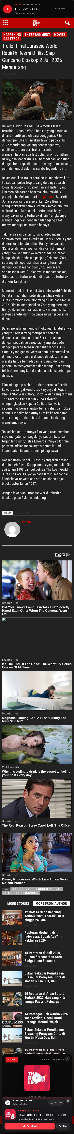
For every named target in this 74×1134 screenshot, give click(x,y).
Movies (60, 35)
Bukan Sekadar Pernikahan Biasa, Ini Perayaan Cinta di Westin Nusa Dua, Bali (44, 977)
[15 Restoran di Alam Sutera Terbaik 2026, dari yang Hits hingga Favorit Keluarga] (12, 999)
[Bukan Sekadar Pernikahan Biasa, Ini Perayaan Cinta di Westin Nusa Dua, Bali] (12, 978)
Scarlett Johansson (20, 893)
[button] (68, 23)
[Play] (7, 9)
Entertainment (37, 35)
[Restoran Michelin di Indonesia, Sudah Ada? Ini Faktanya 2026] (12, 938)
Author (7, 512)
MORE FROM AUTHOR (51, 903)
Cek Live (63, 1126)
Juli (15, 889)
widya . (27, 522)
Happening (12, 35)
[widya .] (12, 529)
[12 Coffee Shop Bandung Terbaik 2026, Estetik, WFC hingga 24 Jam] (12, 917)
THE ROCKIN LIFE (62, 9)
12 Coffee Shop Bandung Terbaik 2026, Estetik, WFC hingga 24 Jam (44, 916)
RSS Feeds (11, 39)
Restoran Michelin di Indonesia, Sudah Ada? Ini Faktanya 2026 (43, 936)
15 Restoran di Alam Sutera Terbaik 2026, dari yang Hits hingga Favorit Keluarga (45, 997)
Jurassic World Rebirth (42, 889)
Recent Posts (22, 512)
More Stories (18, 903)
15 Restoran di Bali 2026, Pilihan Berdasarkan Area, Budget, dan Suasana (43, 957)
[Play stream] (37, 1078)
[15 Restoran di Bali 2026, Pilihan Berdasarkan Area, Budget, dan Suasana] (12, 958)
